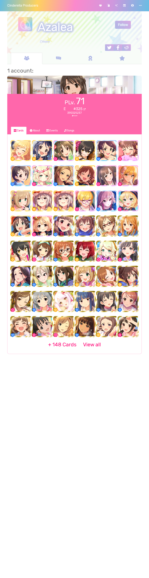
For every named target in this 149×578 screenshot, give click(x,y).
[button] (132, 5)
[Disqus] (74, 416)
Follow (123, 25)
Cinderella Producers (22, 5)
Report (46, 41)
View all (74, 345)
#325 (78, 109)
